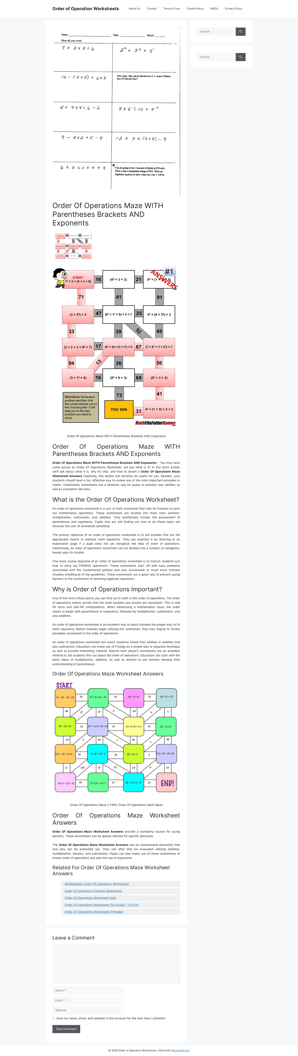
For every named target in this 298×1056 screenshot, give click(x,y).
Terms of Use (171, 8)
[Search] (241, 32)
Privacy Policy (233, 8)
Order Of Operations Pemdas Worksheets (93, 891)
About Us (134, 8)
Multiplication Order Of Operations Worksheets (97, 884)
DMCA (214, 8)
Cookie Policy (195, 8)
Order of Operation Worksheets (85, 8)
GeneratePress (180, 1050)
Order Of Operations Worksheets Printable (94, 912)
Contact (152, 8)
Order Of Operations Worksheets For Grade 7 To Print (102, 905)
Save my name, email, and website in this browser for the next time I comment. (111, 1018)
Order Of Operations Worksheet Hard (90, 898)
